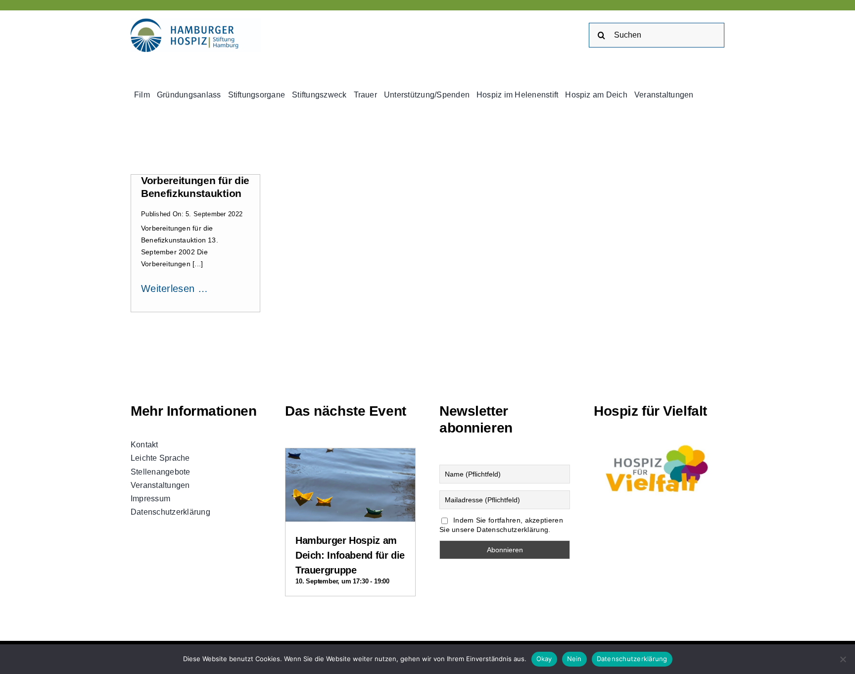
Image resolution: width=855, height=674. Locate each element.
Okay (544, 659)
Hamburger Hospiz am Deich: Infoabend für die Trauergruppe (350, 555)
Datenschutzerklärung (632, 659)
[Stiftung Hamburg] (196, 23)
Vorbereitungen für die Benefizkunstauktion (195, 187)
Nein (574, 659)
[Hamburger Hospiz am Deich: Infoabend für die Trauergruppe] (350, 456)
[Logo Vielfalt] (659, 442)
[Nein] (843, 659)
